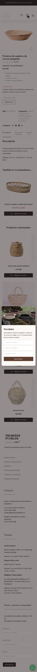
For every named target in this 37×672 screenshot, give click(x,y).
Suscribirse (18, 359)
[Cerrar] (32, 309)
